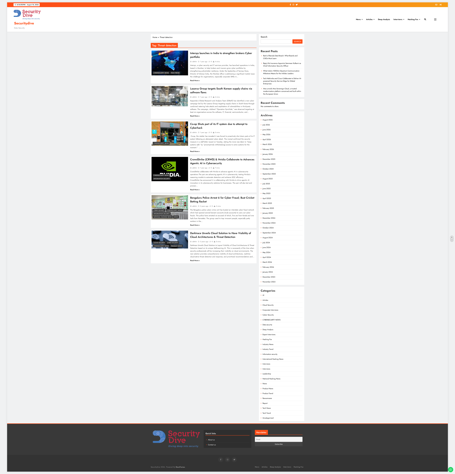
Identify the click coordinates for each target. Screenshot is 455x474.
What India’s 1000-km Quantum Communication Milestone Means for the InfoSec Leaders (281, 72)
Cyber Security (159, 210)
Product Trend (268, 393)
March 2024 (267, 262)
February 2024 (268, 267)
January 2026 (268, 154)
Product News (176, 246)
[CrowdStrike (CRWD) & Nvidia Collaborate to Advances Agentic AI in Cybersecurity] (170, 169)
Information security (162, 179)
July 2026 (266, 124)
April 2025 (267, 198)
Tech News (267, 408)
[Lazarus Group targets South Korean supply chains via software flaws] (170, 96)
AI (263, 295)
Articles (369, 19)
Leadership (267, 373)
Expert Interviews (269, 334)
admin (194, 61)
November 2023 (269, 281)
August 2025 (268, 178)
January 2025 (268, 213)
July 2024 (266, 242)
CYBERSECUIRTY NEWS (161, 73)
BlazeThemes (180, 467)
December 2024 (269, 218)
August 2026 (268, 119)
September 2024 (269, 232)
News (358, 19)
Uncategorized (268, 418)
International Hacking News (164, 104)
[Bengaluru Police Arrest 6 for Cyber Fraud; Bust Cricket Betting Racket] (170, 207)
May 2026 (266, 134)
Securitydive (24, 23)
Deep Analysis (384, 19)
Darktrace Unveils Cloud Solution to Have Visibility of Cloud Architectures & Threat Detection (220, 235)
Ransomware (267, 398)
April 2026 (267, 139)
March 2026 (267, 144)
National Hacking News (163, 217)
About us (211, 439)
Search (264, 36)
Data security (267, 324)
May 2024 (266, 252)
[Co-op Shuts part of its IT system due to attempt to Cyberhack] (170, 133)
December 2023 (269, 277)
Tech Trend (175, 73)
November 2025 (269, 164)
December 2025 (269, 159)
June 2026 (267, 129)
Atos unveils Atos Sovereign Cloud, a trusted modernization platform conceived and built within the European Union (282, 91)
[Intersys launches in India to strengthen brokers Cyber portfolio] (170, 63)
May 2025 (266, 193)
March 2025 (267, 203)
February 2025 (268, 208)
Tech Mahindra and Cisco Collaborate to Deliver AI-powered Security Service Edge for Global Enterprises (282, 81)
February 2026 (268, 149)
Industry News (268, 344)
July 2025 (266, 183)
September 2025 (269, 174)
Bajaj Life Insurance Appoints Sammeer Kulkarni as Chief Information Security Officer (282, 64)
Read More (194, 80)
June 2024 (267, 247)
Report (265, 403)
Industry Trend (268, 349)
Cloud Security (159, 243)
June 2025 (267, 188)
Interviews (398, 19)
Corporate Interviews (270, 310)
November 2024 (269, 223)
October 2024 (268, 227)
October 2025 (268, 169)
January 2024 (268, 272)
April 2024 (267, 257)
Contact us (212, 444)
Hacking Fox (413, 19)
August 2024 (268, 237)
